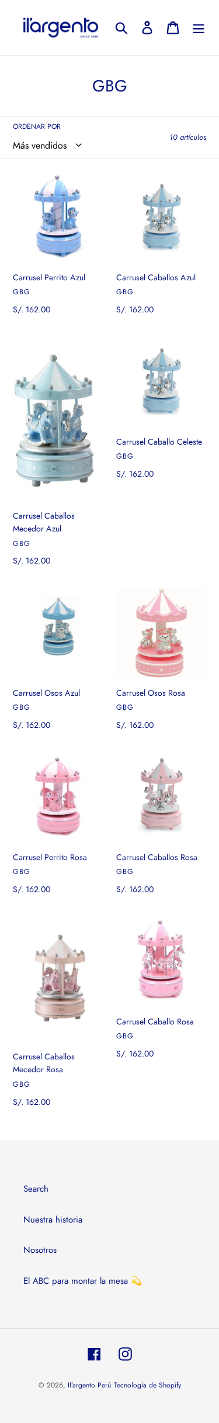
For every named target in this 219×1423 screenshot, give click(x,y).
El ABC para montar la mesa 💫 (82, 1280)
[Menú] (198, 27)
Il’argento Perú (89, 1385)
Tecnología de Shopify (147, 1385)
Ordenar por (37, 126)
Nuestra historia (52, 1219)
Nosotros (40, 1250)
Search (35, 1188)
